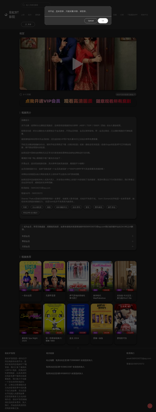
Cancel (91, 21)
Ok (103, 21)
